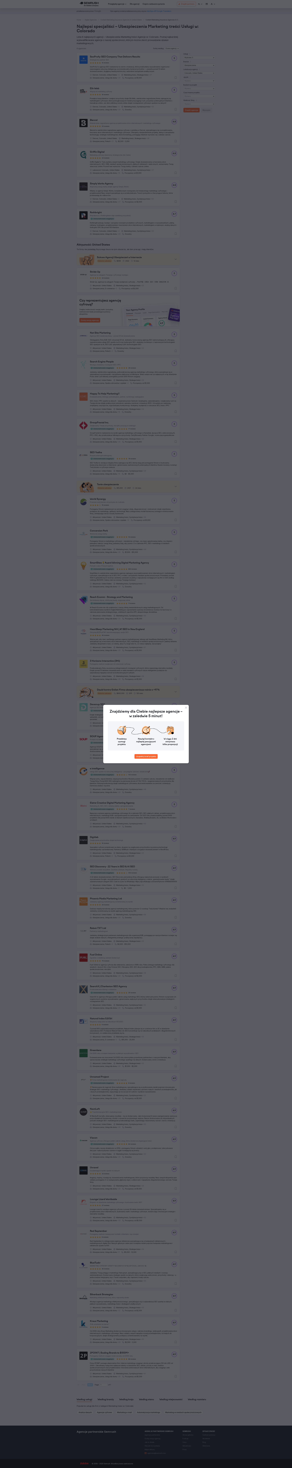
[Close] (186, 707)
